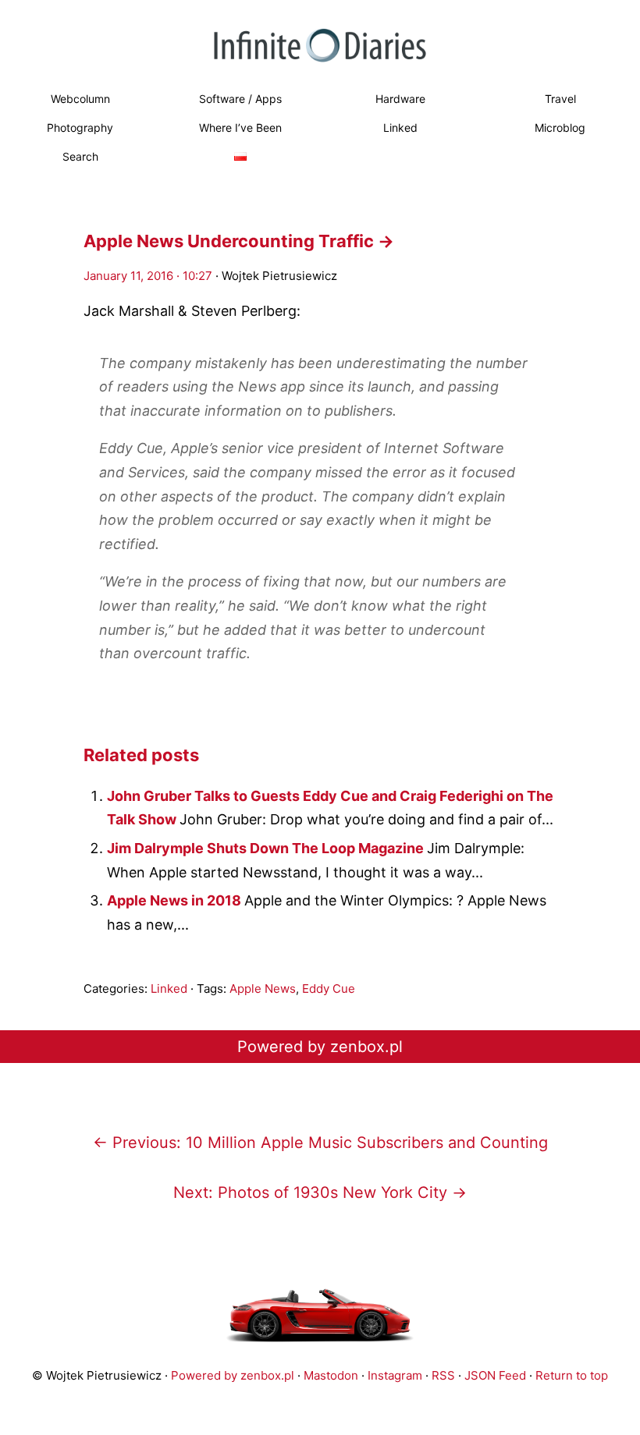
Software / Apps (240, 98)
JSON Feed (495, 1375)
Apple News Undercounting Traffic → (239, 241)
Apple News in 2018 (175, 900)
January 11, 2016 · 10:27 (148, 275)
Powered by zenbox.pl (320, 1046)
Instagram (395, 1375)
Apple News (262, 988)
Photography (80, 127)
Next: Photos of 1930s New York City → (320, 1192)
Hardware (400, 98)
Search (80, 156)
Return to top (571, 1375)
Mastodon (331, 1375)
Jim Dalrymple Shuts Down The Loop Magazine (267, 848)
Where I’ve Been (240, 127)
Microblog (560, 127)
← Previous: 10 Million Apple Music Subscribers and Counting (320, 1142)
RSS (443, 1375)
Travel (560, 98)
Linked (400, 127)
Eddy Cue (328, 988)
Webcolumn (80, 98)
